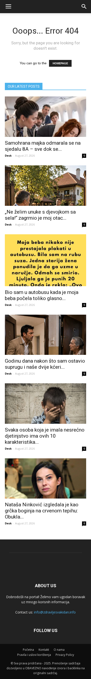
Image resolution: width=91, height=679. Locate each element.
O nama (59, 650)
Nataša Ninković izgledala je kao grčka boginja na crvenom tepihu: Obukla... (41, 511)
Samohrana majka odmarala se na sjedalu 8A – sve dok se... (43, 146)
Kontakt (44, 650)
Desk (8, 155)
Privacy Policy (65, 655)
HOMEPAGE (60, 63)
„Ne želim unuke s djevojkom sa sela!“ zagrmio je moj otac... (40, 215)
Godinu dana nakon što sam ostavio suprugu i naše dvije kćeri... (45, 364)
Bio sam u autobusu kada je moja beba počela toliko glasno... (41, 295)
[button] (84, 6)
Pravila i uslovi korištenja (34, 655)
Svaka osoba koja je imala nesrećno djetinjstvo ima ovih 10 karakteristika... (44, 436)
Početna (28, 650)
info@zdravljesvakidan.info (55, 612)
